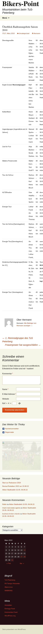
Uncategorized (24, 33)
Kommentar (7, 374)
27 (21, 557)
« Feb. (9, 563)
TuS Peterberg (10, 580)
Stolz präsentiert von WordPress (14, 629)
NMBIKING (8, 590)
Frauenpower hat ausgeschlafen (23, 345)
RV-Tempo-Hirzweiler (12, 583)
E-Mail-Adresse (9, 394)
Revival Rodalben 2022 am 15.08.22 (15, 486)
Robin (4, 504)
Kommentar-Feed (11, 612)
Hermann (36, 33)
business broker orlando (11, 514)
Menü (4, 18)
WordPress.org (10, 616)
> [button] (38, 455)
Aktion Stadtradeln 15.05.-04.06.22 (15, 490)
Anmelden (8, 605)
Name (5, 389)
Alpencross (9, 587)
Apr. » (22, 563)
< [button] (5, 455)
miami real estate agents (11, 508)
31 (12, 560)
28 (24, 557)
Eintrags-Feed (10, 609)
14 (24, 550)
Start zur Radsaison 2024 (11, 483)
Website (5, 399)
